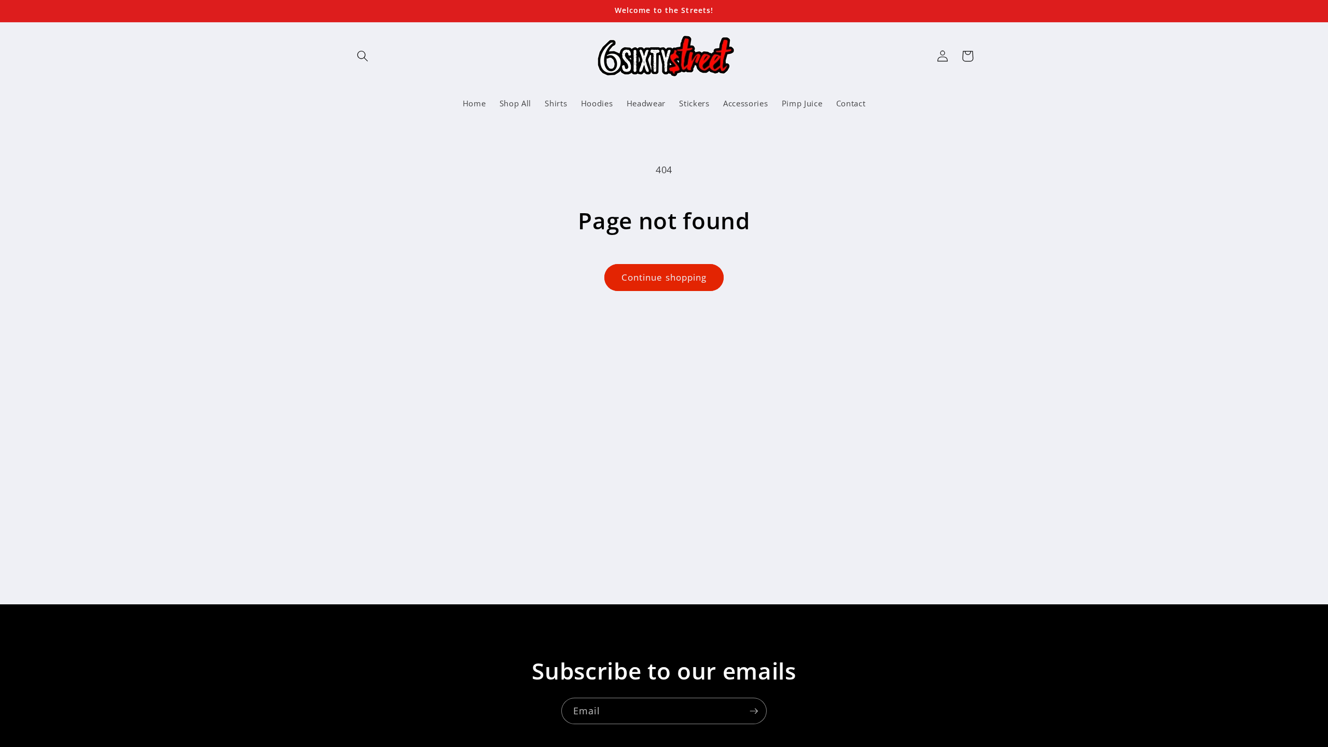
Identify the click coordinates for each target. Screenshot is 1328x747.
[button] (362, 56)
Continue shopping (664, 277)
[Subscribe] (753, 711)
